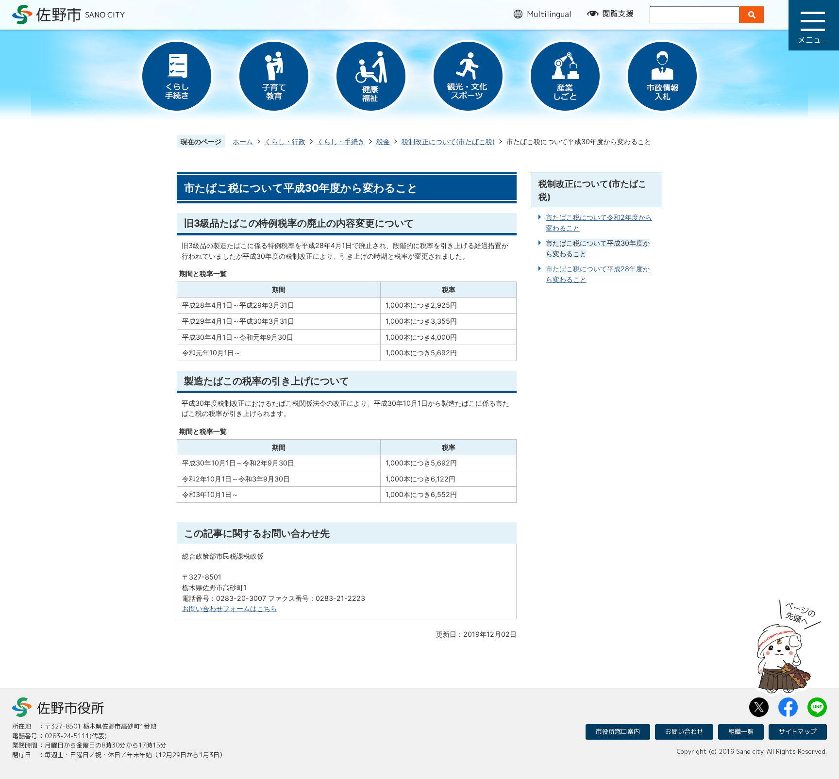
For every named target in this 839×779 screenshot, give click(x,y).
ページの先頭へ (789, 643)
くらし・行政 (285, 141)
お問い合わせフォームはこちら (229, 608)
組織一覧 (741, 731)
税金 (383, 141)
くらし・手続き (341, 141)
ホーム (243, 141)
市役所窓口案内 (618, 731)
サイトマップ (798, 731)
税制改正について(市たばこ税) (448, 141)
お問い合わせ (684, 731)
